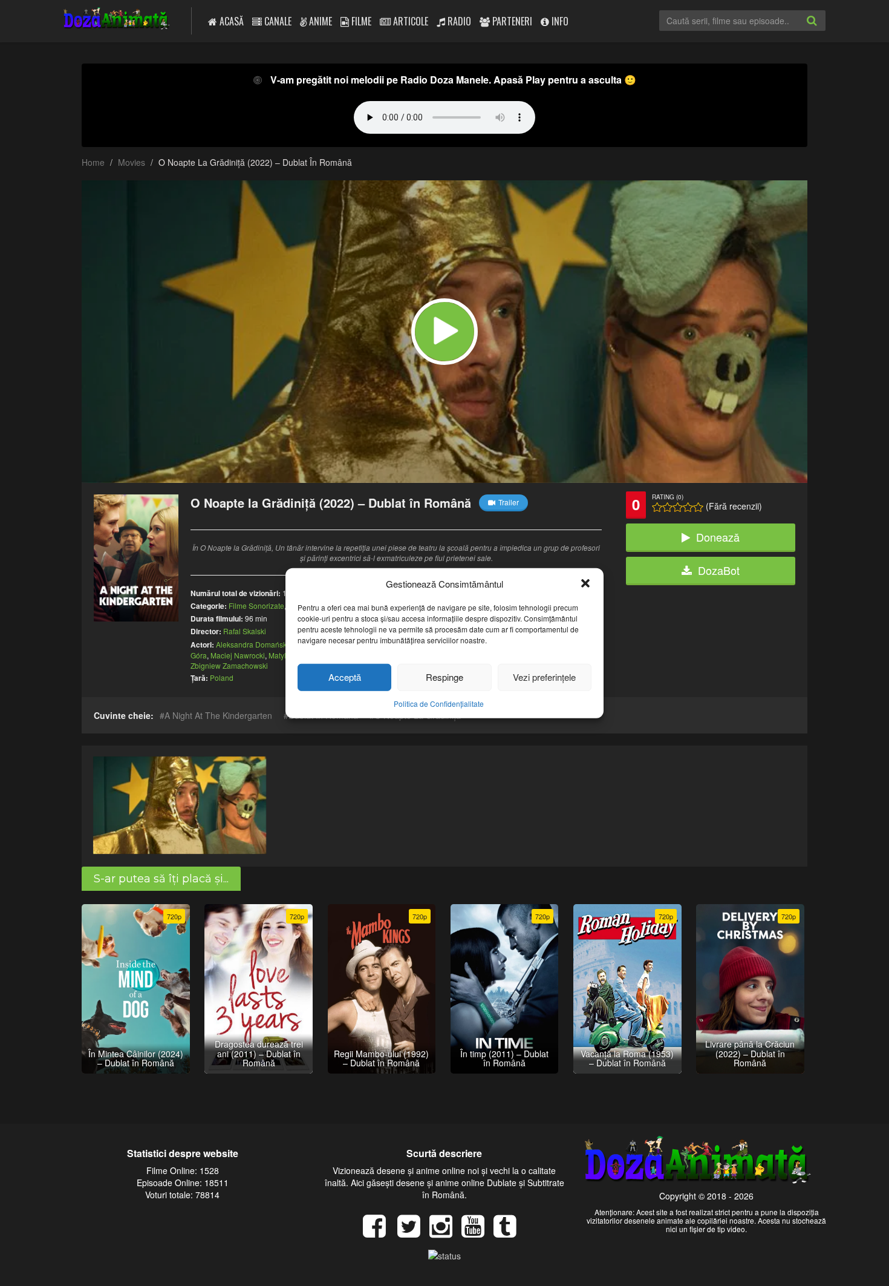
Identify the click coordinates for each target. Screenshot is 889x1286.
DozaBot (719, 570)
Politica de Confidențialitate (439, 703)
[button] (585, 583)
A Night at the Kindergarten (218, 715)
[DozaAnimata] (117, 19)
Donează (718, 537)
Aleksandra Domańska (253, 644)
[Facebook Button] (379, 1232)
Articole (409, 21)
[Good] (677, 507)
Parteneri (511, 21)
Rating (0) (667, 497)
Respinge (444, 677)
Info (558, 21)
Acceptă (344, 677)
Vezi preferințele (544, 677)
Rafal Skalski (244, 631)
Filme (360, 21)
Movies (131, 162)
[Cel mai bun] (698, 507)
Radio (458, 21)
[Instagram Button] (445, 1232)
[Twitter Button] (413, 1232)
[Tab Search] (825, 30)
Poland (221, 677)
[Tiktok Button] (509, 1232)
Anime (319, 21)
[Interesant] (688, 507)
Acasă (230, 21)
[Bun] (667, 507)
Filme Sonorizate (256, 605)
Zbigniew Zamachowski (229, 665)
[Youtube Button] (477, 1232)
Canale (276, 21)
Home (93, 162)
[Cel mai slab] (657, 507)
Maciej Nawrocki (237, 655)
